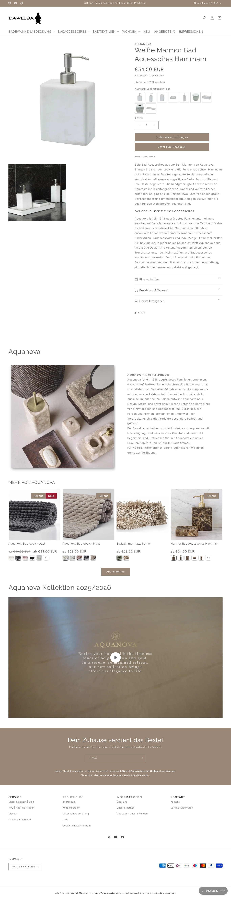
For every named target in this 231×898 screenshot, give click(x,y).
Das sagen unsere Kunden (132, 813)
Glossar (12, 813)
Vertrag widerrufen (182, 807)
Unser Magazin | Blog (21, 801)
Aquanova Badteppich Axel (26, 543)
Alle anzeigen (115, 571)
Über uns (122, 801)
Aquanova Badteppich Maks (81, 543)
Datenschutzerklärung (76, 813)
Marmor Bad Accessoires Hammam (195, 543)
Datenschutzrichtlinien (144, 771)
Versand (159, 75)
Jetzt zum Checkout (172, 146)
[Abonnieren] (142, 758)
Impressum (69, 801)
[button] (31, 32)
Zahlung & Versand (19, 819)
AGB (122, 771)
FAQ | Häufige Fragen (21, 807)
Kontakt (175, 801)
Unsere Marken (126, 807)
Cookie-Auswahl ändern (77, 825)
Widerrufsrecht (71, 807)
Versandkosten (108, 893)
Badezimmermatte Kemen (134, 543)
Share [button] (141, 312)
